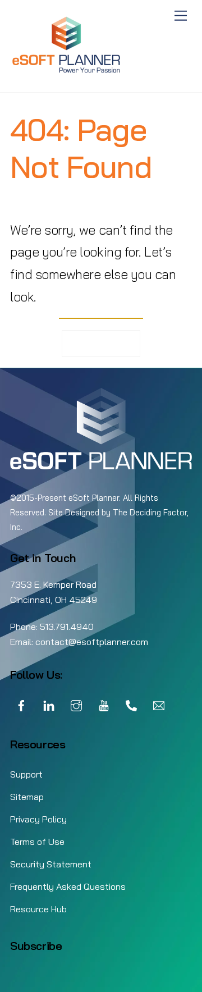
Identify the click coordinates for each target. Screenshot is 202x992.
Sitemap (27, 796)
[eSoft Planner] (66, 71)
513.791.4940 (67, 626)
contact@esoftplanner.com (91, 641)
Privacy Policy (38, 819)
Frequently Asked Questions (68, 886)
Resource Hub (38, 909)
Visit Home (101, 343)
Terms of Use (37, 841)
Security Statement (50, 864)
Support (26, 774)
